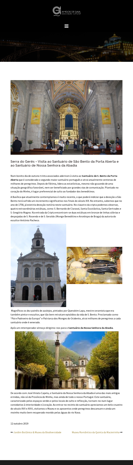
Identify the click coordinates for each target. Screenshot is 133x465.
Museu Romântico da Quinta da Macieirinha (95, 432)
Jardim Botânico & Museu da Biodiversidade (37, 432)
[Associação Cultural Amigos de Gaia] (66, 12)
